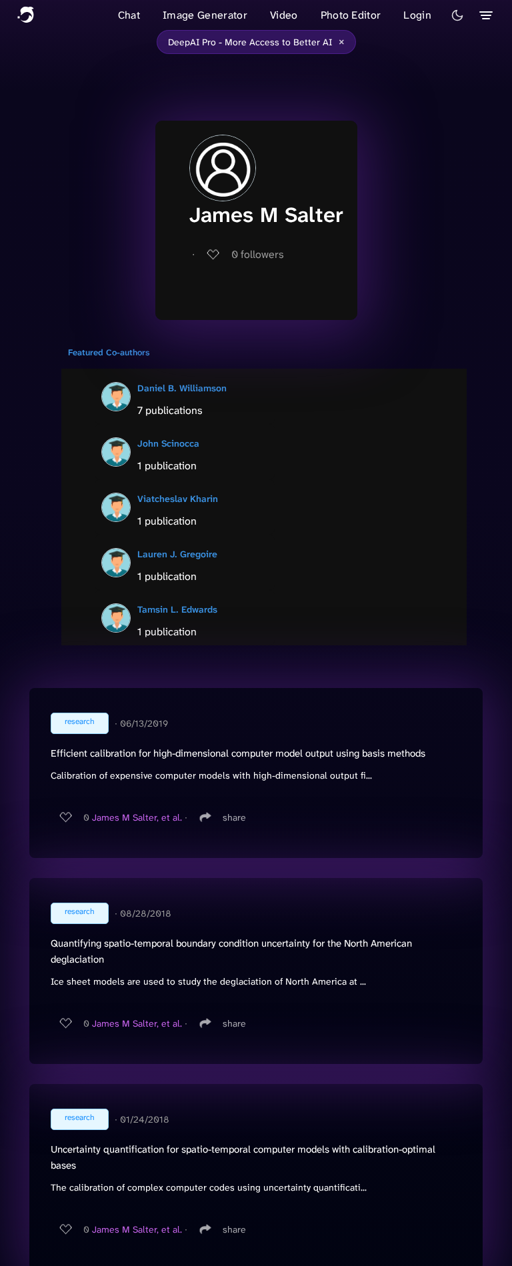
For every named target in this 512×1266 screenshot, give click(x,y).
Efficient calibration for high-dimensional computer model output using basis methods (238, 753)
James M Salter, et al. (137, 817)
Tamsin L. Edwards (177, 609)
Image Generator (205, 15)
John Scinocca (168, 443)
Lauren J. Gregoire (177, 554)
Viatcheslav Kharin (177, 499)
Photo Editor (351, 15)
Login (417, 15)
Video (284, 15)
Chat (129, 15)
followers (257, 254)
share (234, 817)
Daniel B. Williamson (182, 388)
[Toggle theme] (457, 15)
